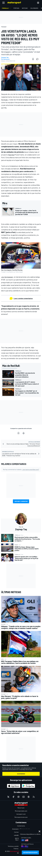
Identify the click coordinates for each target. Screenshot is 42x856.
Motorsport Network (17, 851)
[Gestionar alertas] (23, 433)
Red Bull (11, 155)
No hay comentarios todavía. (21, 469)
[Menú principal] (3, 2)
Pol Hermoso (5, 59)
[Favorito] (33, 59)
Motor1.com (21, 808)
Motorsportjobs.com (21, 811)
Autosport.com (21, 814)
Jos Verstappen (7, 277)
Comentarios (21, 826)
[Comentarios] (38, 59)
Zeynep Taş (4, 57)
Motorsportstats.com (21, 817)
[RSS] (34, 797)
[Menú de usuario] (38, 3)
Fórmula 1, (5, 100)
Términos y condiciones (14, 846)
